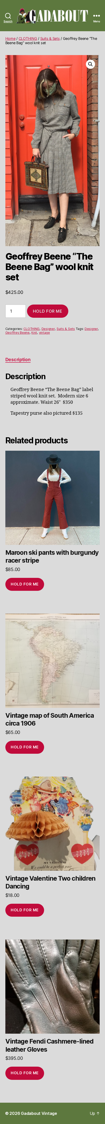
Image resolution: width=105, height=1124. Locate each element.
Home (10, 38)
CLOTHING (28, 38)
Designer (48, 329)
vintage (44, 332)
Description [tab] (18, 359)
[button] (90, 64)
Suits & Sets (50, 38)
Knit (34, 332)
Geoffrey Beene (17, 332)
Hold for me (47, 311)
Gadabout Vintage (39, 1113)
